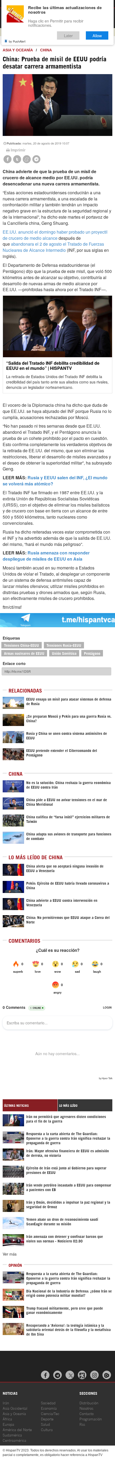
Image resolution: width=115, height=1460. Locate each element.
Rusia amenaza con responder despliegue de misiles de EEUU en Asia (46, 556)
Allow (97, 35)
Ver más (10, 1254)
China (46, 50)
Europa (8, 1424)
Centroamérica (14, 1440)
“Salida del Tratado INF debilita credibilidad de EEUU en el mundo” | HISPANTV (52, 365)
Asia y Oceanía (18, 50)
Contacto (86, 1413)
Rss (82, 1424)
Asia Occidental (15, 1408)
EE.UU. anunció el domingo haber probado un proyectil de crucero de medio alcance (55, 235)
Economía (49, 1408)
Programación (90, 1419)
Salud (45, 1424)
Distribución (88, 1403)
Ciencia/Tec (50, 1413)
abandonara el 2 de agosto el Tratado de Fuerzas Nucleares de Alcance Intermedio (53, 247)
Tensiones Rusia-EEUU (64, 645)
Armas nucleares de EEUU (24, 653)
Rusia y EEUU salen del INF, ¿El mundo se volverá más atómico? (55, 480)
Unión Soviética (64, 653)
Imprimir (18, 150)
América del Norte (17, 1429)
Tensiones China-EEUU (21, 645)
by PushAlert (17, 41)
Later (68, 35)
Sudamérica (12, 1435)
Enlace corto (14, 663)
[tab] (30, 1105)
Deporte (47, 1419)
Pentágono (92, 653)
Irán (6, 1403)
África (7, 1419)
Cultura (47, 1429)
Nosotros (86, 1408)
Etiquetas (11, 638)
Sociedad (48, 1403)
